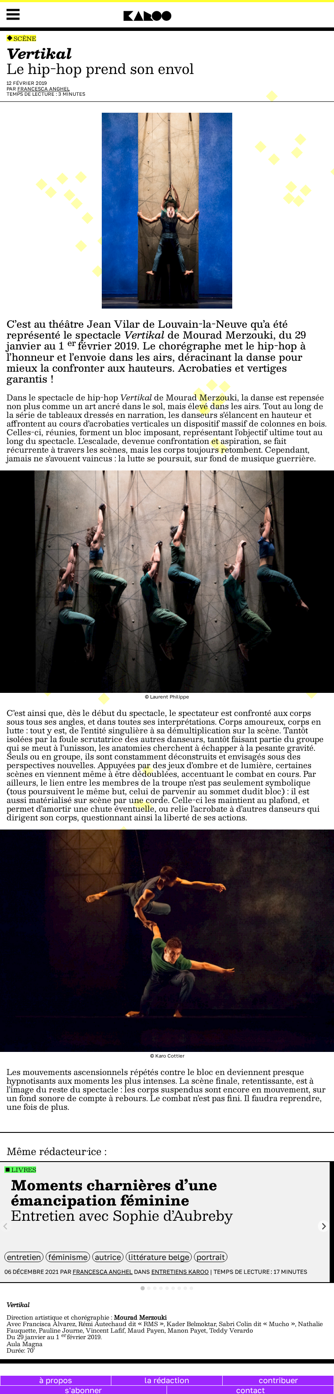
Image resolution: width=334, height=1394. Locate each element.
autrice (108, 1257)
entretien (24, 1257)
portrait (211, 1257)
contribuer (278, 1380)
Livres (23, 1169)
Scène (24, 38)
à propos (55, 1380)
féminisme (67, 1257)
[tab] (142, 1288)
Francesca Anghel (43, 88)
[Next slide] (324, 1226)
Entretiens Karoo (180, 1271)
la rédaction (166, 1380)
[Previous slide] (6, 1226)
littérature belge (158, 1257)
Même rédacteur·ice (54, 1151)
